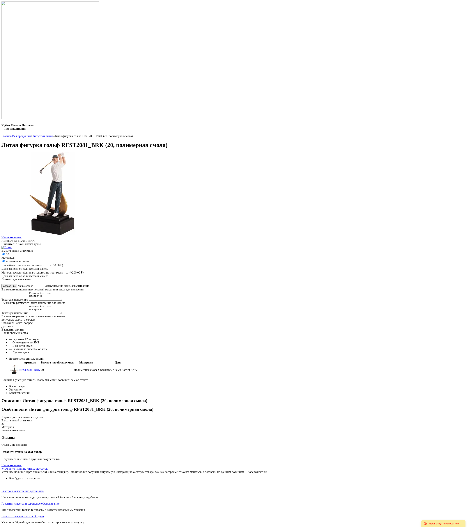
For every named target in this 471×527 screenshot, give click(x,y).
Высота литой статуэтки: (17, 250)
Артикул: (7, 240)
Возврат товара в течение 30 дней (22, 516)
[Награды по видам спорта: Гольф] (6, 247)
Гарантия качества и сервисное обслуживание (30, 503)
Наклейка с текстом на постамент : (23, 265)
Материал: (8, 257)
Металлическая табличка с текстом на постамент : (33, 272)
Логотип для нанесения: (16, 279)
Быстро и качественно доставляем (22, 491)
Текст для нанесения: (15, 299)
